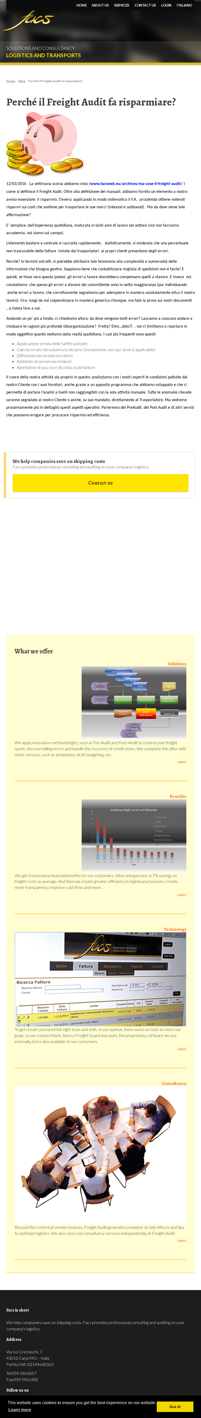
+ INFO (181, 762)
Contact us (145, 5)
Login (166, 5)
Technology (175, 929)
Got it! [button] (175, 1407)
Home (81, 5)
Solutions (177, 663)
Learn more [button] (19, 1410)
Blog (21, 81)
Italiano (184, 5)
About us (100, 5)
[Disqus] (100, 563)
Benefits (178, 796)
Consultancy (173, 1083)
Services (121, 5)
